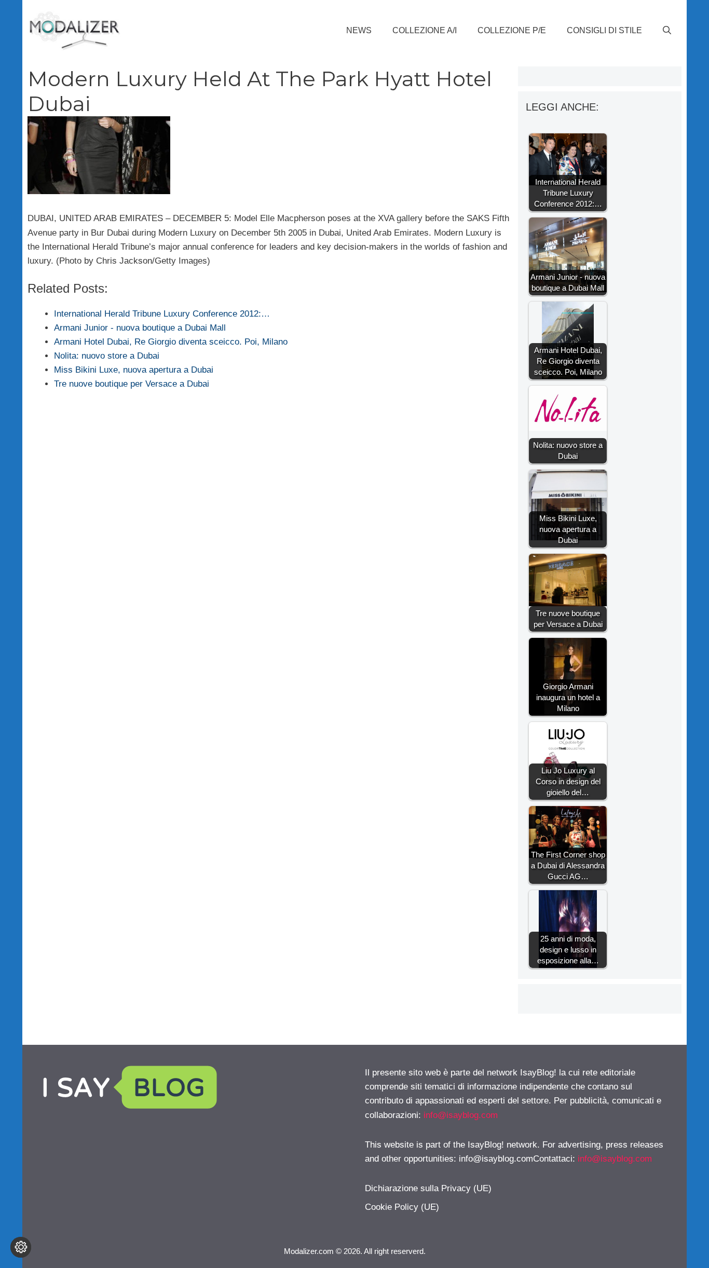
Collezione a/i (424, 30)
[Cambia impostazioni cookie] (20, 1247)
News (359, 30)
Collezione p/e (512, 30)
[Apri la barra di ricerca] (666, 31)
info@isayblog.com (461, 1115)
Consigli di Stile (604, 30)
